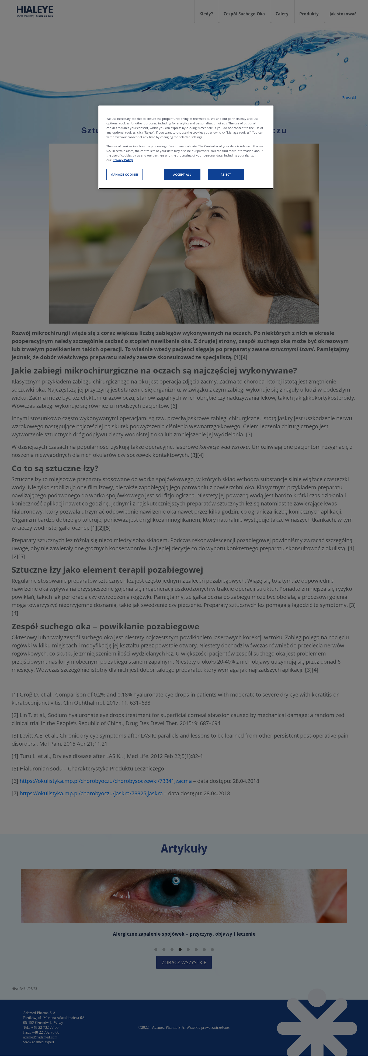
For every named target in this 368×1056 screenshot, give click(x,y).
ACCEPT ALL (182, 175)
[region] (185, 147)
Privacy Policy (123, 160)
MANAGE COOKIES (124, 175)
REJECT (226, 175)
